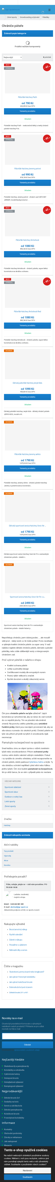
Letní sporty (10, 801)
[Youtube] (15, 2)
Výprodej (7, 856)
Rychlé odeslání (15, 934)
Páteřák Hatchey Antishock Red (27, 311)
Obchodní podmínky (13, 1133)
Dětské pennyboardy (13, 1110)
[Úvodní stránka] (11, 9)
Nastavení (27, 1170)
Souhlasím (27, 1177)
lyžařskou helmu (37, 762)
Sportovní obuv (11, 792)
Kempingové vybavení (13, 1086)
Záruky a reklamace (13, 1137)
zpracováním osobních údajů (27, 1050)
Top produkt (8, 851)
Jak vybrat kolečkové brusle (20, 982)
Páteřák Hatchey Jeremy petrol (27, 168)
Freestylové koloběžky (14, 1118)
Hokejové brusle (11, 1078)
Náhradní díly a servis (18, 950)
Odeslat (27, 1045)
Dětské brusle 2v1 (12, 1098)
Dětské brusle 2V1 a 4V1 (18, 993)
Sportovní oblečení (13, 787)
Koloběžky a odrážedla (14, 1070)
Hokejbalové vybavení (13, 1082)
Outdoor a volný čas (13, 797)
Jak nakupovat (10, 1141)
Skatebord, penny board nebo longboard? (26, 971)
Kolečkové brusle (11, 1114)
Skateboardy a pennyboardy (16, 1066)
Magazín (8, 1145)
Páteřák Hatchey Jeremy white (28, 454)
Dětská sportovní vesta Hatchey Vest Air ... (27, 525)
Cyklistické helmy (12, 1074)
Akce (6, 860)
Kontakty (8, 1129)
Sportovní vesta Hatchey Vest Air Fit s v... (27, 596)
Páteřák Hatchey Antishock (27, 240)
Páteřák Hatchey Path (27, 97)
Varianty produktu (27, 111)
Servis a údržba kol (12, 1106)
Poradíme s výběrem (18, 944)
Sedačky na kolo (11, 1102)
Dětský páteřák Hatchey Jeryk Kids (27, 382)
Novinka (7, 865)
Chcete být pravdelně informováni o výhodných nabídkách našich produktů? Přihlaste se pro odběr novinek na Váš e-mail (23, 1023)
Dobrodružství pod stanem (20, 987)
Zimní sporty (10, 806)
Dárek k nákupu (15, 939)
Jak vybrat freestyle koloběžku (22, 976)
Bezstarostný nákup (18, 929)
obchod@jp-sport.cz (19, 907)
